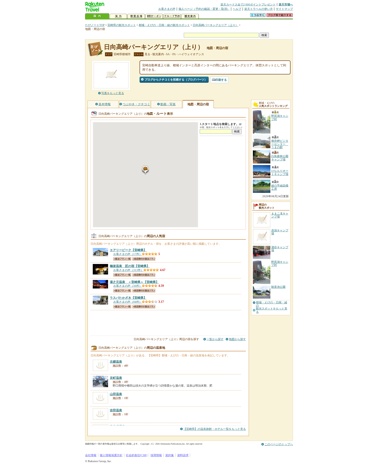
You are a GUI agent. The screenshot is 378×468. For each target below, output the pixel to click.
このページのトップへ (278, 444)
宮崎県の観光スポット (121, 25)
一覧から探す (215, 339)
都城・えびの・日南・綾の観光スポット (164, 25)
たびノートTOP (95, 25)
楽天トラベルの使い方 (258, 9)
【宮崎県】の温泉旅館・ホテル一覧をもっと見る (214, 429)
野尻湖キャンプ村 (279, 263)
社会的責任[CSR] (136, 455)
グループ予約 (172, 16)
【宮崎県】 (128, 250)
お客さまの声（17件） (127, 254)
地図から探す (237, 339)
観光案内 (190, 16)
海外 (118, 16)
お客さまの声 (166, 9)
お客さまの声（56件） (127, 285)
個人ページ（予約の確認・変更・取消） (204, 9)
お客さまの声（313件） (128, 270)
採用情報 (156, 455)
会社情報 (90, 455)
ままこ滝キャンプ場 (279, 215)
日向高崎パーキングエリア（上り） (215, 25)
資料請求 (183, 455)
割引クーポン (154, 16)
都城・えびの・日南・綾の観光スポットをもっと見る (271, 307)
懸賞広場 (136, 16)
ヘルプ (237, 9)
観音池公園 (278, 287)
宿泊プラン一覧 (122, 259)
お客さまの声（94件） (127, 301)
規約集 (169, 455)
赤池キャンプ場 (279, 232)
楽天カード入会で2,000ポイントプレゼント (248, 4)
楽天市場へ (286, 4)
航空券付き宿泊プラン (143, 259)
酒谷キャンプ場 (279, 249)
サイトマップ (284, 9)
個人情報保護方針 (111, 455)
